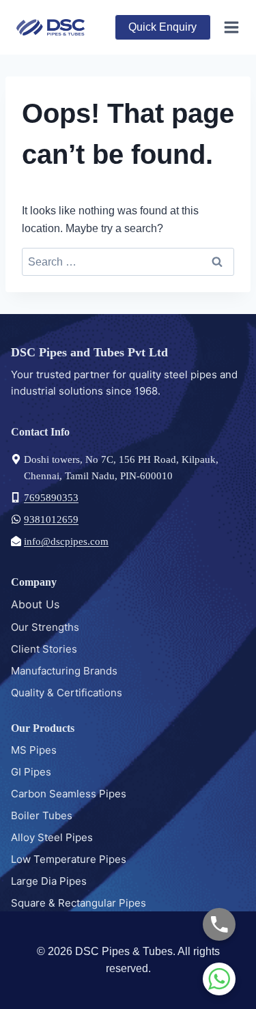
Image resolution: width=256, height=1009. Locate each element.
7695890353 (51, 497)
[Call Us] (219, 924)
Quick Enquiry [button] (162, 27)
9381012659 (51, 519)
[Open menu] (229, 27)
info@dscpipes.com (66, 541)
